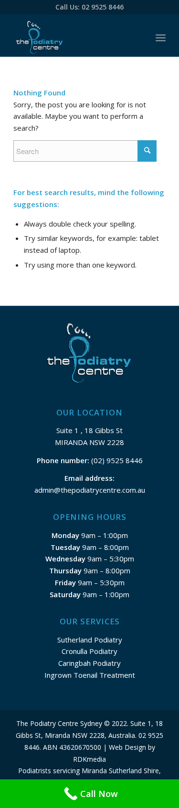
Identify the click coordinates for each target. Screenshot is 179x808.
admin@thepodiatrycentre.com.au (89, 490)
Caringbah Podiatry (89, 663)
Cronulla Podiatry (89, 651)
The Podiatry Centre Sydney (59, 723)
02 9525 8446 (103, 6)
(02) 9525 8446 (116, 460)
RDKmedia (89, 759)
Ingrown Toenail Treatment (89, 675)
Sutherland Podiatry (89, 639)
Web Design (127, 747)
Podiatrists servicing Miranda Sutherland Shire (88, 770)
